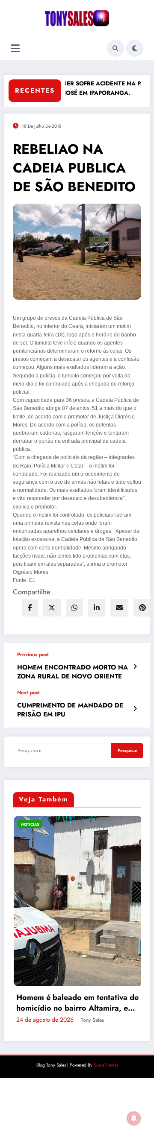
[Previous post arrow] (135, 666)
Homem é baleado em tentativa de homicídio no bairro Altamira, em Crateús (69, 1003)
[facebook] (30, 608)
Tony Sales (84, 1020)
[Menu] (15, 48)
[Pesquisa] (115, 48)
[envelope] (119, 608)
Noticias (22, 824)
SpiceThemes (106, 1065)
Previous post (33, 655)
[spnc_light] (134, 48)
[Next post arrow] (135, 709)
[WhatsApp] (74, 608)
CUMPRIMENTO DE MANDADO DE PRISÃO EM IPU (70, 710)
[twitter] (52, 608)
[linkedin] (96, 608)
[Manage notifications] (134, 1118)
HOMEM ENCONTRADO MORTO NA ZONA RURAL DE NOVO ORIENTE (72, 672)
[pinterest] (142, 608)
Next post (28, 693)
